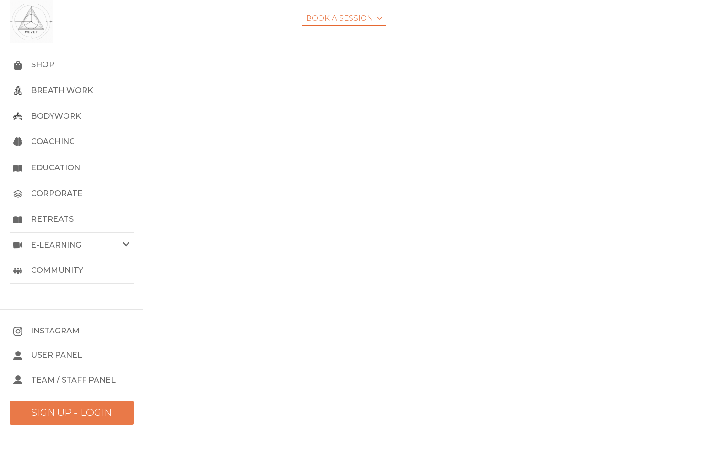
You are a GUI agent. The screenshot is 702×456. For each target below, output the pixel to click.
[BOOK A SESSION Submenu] (379, 17)
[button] (72, 245)
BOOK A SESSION (339, 17)
